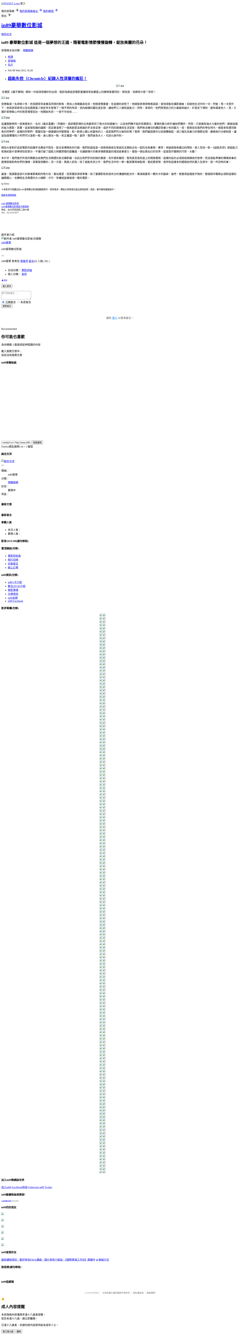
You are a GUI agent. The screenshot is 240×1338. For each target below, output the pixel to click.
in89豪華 (6, 242)
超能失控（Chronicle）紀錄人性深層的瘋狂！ (47, 78)
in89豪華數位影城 (21, 25)
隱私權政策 (138, 1293)
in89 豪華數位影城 (10, 203)
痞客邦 (24, 261)
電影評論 (27, 270)
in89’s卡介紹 (15, 582)
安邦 (24, 274)
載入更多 (7, 286)
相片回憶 (13, 559)
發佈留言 (7, 306)
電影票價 (13, 590)
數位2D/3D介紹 (16, 586)
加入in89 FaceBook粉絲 (14, 1187)
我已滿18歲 (8, 1331)
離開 (19, 1331)
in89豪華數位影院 (6, 1201)
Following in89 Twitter (40, 1187)
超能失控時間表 (8, 195)
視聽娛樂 (28, 50)
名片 (10, 64)
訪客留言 (13, 563)
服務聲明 (151, 1293)
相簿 (10, 57)
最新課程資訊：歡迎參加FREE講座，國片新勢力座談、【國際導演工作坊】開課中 (48, 1259)
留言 (31, 261)
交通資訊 (13, 594)
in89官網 (13, 598)
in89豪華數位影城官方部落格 (15, 206)
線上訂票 (13, 567)
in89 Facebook (15, 601)
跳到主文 (6, 34)
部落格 (12, 60)
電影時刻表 (14, 556)
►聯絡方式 (102, 1259)
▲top (4, 279)
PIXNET (95, 1293)
